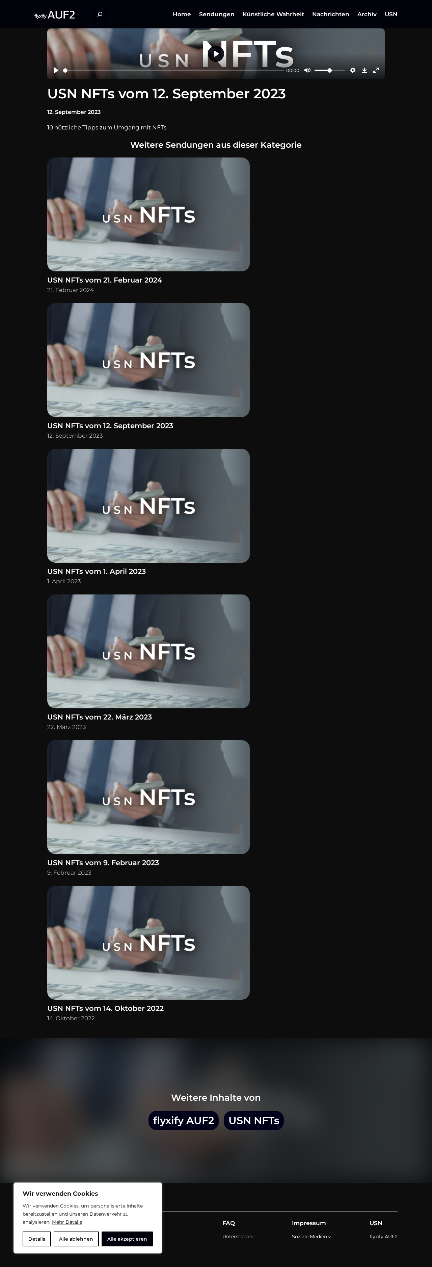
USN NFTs (253, 1120)
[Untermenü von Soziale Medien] (329, 1236)
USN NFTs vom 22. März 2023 (99, 717)
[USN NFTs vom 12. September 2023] (148, 361)
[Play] (56, 70)
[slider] (173, 70)
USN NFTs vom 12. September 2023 (110, 425)
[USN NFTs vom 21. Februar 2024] (148, 216)
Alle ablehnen (76, 1239)
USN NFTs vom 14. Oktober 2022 (105, 1008)
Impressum (309, 1223)
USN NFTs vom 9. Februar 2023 (103, 862)
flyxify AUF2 (183, 1120)
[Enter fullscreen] (376, 70)
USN (376, 1223)
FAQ (228, 1223)
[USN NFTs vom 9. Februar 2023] (148, 798)
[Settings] (352, 70)
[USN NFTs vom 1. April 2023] (148, 507)
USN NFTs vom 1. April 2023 (96, 571)
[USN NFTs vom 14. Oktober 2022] (148, 944)
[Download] (364, 70)
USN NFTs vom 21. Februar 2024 (104, 280)
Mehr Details (67, 1222)
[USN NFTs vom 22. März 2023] (148, 653)
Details (36, 1239)
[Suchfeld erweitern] (99, 14)
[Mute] (307, 70)
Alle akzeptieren (127, 1239)
